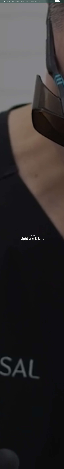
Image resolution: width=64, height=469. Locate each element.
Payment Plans (31, 1)
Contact (39, 1)
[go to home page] (7, 1)
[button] (17, 1)
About (13, 1)
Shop (36, 1)
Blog (27, 1)
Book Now (57, 1)
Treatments (17, 1)
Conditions (22, 1)
